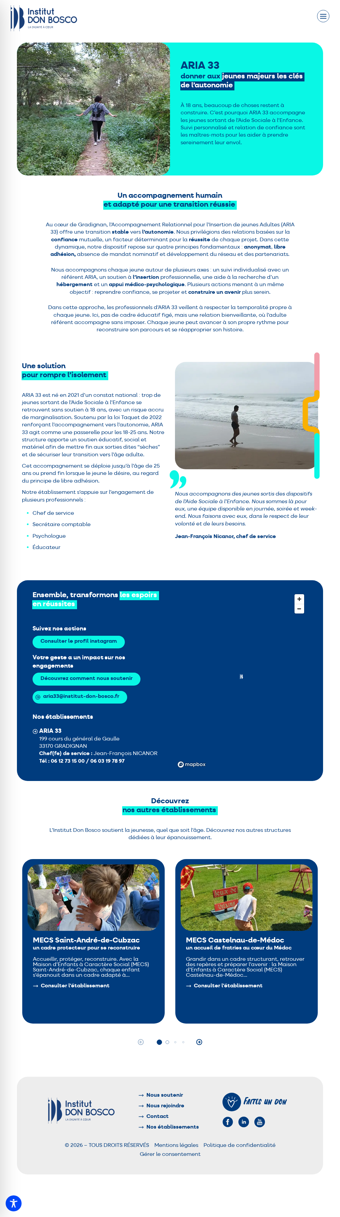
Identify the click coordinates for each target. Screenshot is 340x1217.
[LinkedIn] (243, 1122)
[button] (241, 677)
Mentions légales (176, 1145)
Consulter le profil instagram (79, 641)
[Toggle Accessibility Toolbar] (13, 1203)
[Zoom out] (299, 608)
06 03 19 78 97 (107, 761)
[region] (241, 680)
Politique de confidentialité (240, 1145)
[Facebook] (227, 1122)
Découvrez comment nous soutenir (86, 678)
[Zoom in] (299, 599)
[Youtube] (259, 1122)
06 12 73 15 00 (68, 761)
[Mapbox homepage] (191, 764)
